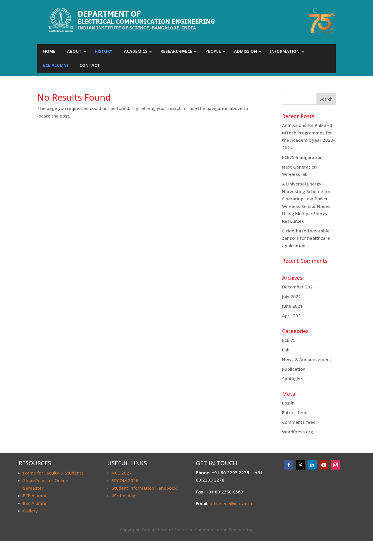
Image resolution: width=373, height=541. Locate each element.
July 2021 (291, 296)
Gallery (30, 511)
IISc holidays (125, 495)
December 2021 (298, 287)
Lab (286, 350)
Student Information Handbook (144, 488)
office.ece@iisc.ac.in (231, 503)
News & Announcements (308, 359)
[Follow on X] (300, 465)
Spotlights (292, 378)
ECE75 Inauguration (302, 157)
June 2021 (292, 306)
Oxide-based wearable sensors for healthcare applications (306, 238)
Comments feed (299, 422)
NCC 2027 (122, 473)
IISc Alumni (34, 503)
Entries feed (294, 412)
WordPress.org (297, 432)
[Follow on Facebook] (288, 465)
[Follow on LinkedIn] (312, 465)
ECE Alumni (34, 495)
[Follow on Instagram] (335, 465)
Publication (293, 369)
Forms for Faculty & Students (53, 473)
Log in (288, 403)
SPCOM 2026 (125, 480)
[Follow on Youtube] (323, 465)
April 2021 (292, 315)
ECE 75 (289, 340)
